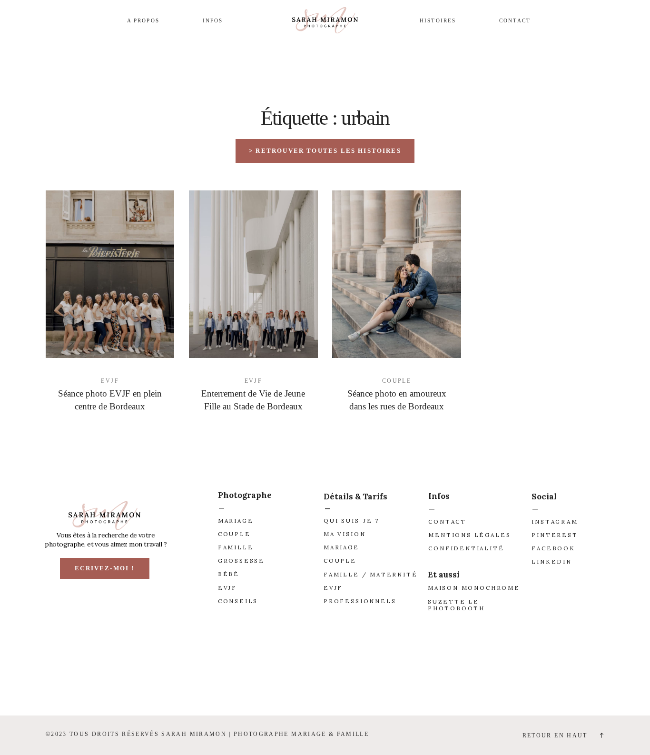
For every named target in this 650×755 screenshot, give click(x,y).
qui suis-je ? (352, 520)
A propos (143, 20)
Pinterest (555, 534)
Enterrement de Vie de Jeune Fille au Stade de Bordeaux (253, 399)
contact (447, 521)
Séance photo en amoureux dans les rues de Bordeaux (396, 399)
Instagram (555, 521)
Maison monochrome (474, 587)
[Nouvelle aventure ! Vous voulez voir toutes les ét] (162, 679)
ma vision (344, 533)
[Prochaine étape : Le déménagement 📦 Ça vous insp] (54, 679)
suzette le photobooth (456, 605)
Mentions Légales (469, 534)
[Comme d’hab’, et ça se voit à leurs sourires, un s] (487, 679)
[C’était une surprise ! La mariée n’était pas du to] (271, 679)
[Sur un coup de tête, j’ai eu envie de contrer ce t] (596, 679)
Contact (515, 20)
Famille (236, 547)
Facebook (553, 548)
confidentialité (466, 548)
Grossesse (241, 560)
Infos (213, 20)
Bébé (228, 573)
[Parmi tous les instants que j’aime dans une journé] (379, 679)
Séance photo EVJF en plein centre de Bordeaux (110, 399)
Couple (396, 381)
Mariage (236, 520)
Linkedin (552, 561)
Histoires (438, 20)
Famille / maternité (371, 574)
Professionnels (360, 601)
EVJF (109, 381)
